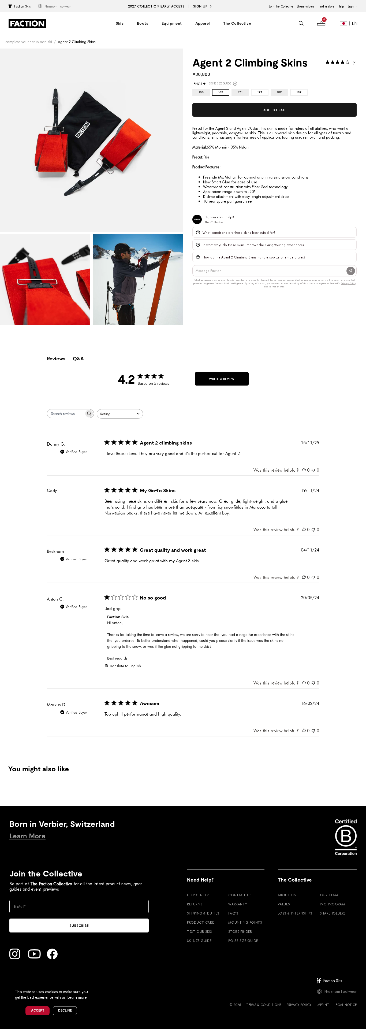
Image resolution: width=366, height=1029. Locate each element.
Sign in (352, 6)
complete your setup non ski (28, 41)
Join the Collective (281, 6)
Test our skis (199, 931)
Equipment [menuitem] (172, 23)
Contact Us (239, 895)
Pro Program (332, 904)
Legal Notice (345, 1004)
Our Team (329, 895)
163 (220, 92)
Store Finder (240, 931)
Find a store (326, 6)
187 (298, 92)
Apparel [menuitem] (202, 23)
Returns (194, 904)
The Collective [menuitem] (237, 23)
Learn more (77, 997)
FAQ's (233, 913)
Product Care (200, 922)
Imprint (323, 1004)
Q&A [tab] (78, 358)
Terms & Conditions (263, 1004)
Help (341, 6)
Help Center (198, 895)
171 (240, 92)
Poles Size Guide (243, 940)
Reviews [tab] (56, 358)
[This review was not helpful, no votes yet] (313, 470)
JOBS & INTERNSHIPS (295, 913)
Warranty (237, 904)
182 (279, 92)
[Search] (301, 23)
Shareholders (305, 6)
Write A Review (221, 379)
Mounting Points (245, 922)
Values (284, 904)
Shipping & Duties (203, 913)
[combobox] (120, 414)
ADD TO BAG (274, 110)
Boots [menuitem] (142, 23)
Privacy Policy (299, 1004)
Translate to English (125, 665)
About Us (287, 895)
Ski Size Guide (199, 940)
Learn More (27, 836)
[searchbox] (65, 413)
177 (259, 92)
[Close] (94, 983)
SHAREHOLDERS (333, 913)
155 (201, 92)
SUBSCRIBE (79, 925)
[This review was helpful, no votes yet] (304, 470)
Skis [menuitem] (120, 23)
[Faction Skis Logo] (27, 23)
